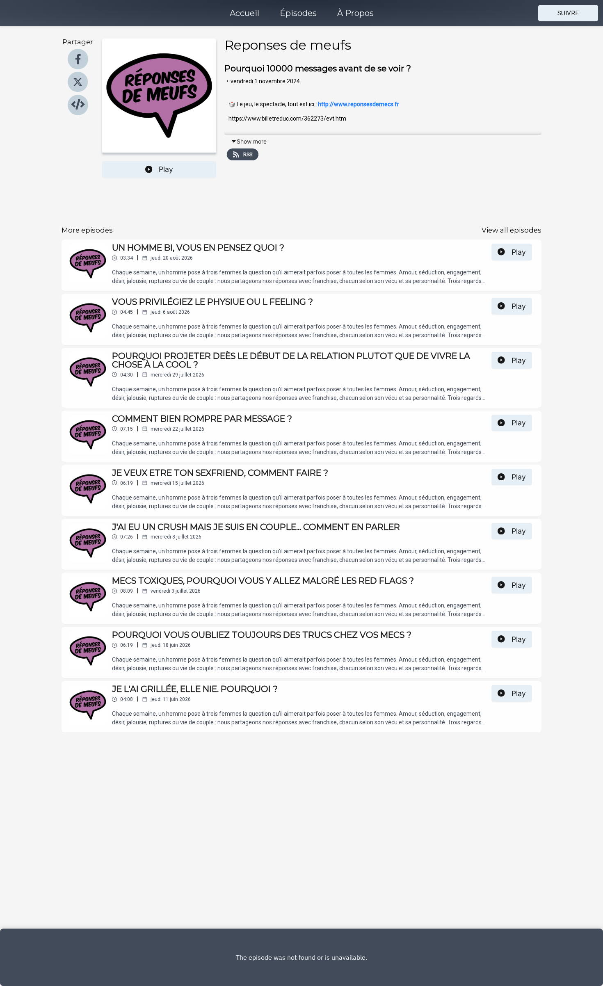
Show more (252, 141)
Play (166, 169)
